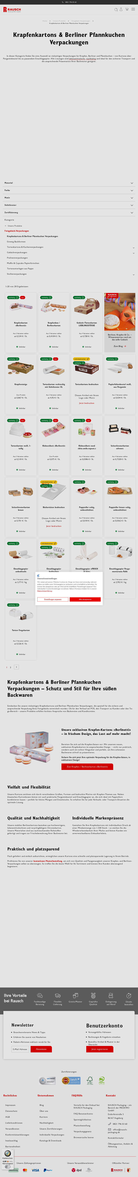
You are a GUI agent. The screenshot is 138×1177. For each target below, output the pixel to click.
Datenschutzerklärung (44, 591)
